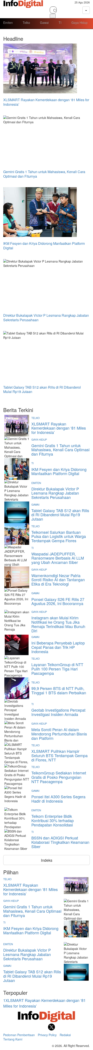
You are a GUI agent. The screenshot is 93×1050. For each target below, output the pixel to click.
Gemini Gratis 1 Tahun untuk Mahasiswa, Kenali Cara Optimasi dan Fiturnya (60, 450)
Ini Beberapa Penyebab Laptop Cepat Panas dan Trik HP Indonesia (58, 647)
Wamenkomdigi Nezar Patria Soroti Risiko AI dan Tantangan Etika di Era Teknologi (58, 580)
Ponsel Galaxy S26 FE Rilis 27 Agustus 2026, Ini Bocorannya (57, 601)
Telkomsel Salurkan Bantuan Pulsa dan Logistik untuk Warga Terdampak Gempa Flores (58, 536)
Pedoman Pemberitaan (19, 1035)
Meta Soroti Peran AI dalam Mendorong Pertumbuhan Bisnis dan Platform (59, 734)
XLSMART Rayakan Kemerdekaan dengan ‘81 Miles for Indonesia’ (58, 428)
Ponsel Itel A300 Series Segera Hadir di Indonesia (58, 799)
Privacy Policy (47, 1035)
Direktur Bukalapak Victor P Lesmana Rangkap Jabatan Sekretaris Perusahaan (55, 493)
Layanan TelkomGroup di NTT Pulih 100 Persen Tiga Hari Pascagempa (57, 669)
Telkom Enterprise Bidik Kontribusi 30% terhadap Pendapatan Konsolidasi (52, 820)
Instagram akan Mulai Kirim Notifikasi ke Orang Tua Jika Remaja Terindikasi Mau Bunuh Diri (58, 624)
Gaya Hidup (79, 22)
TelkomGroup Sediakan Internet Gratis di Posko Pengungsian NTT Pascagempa (58, 777)
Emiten (8, 22)
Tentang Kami (12, 1039)
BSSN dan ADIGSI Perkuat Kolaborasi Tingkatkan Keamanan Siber (60, 842)
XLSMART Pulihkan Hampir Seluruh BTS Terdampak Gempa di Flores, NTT (59, 755)
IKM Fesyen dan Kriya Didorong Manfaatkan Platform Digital (59, 471)
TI (60, 22)
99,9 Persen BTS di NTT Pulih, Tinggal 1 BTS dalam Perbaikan (58, 690)
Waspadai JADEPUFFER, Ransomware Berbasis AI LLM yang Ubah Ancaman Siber (57, 558)
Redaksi (65, 1035)
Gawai (44, 22)
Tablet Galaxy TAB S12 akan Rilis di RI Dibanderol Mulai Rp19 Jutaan (60, 515)
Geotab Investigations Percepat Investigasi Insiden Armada (58, 712)
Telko (26, 22)
